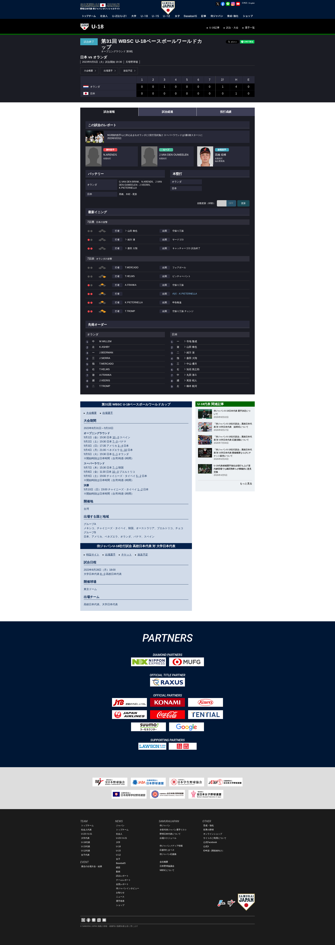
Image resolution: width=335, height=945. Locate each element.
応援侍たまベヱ (167, 850)
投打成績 (225, 111)
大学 (118, 842)
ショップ (120, 905)
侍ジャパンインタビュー (127, 888)
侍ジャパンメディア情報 (171, 846)
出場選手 (108, 70)
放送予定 (127, 70)
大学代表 (85, 838)
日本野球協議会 (167, 866)
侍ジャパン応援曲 (168, 854)
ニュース (120, 897)
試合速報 (109, 111)
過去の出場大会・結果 (91, 866)
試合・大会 (232, 27)
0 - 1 (115, 454)
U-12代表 (85, 850)
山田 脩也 (132, 231)
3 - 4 (120, 445)
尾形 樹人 (192, 380)
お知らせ (120, 892)
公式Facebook (210, 842)
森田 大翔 (132, 248)
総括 (118, 867)
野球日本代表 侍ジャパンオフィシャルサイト (101, 6)
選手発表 (120, 901)
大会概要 (88, 70)
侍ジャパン (165, 825)
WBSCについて (167, 870)
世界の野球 (208, 829)
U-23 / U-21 (86, 834)
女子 (118, 859)
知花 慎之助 (193, 369)
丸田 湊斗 (192, 374)
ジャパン (120, 825)
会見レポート (122, 884)
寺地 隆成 (192, 341)
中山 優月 (192, 363)
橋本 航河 (192, 386)
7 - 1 (115, 467)
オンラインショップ (212, 834)
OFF (231, 203)
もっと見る (246, 483)
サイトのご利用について (214, 838)
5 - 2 (138, 475)
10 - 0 (116, 437)
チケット (126, 554)
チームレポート (123, 880)
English (252, 3)
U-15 (118, 850)
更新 (243, 203)
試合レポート (122, 876)
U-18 (97, 26)
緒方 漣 (131, 239)
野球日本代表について (170, 834)
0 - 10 (123, 449)
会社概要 (164, 862)
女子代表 (85, 855)
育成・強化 (208, 825)
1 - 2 (140, 489)
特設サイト (92, 554)
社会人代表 (86, 829)
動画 (118, 871)
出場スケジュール (168, 838)
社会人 (119, 834)
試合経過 (167, 111)
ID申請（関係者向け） (213, 850)
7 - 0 (115, 441)
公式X (206, 846)
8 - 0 (102, 573)
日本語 (244, 3)
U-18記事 (214, 27)
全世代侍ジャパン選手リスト (173, 829)
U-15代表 (85, 846)
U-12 (118, 855)
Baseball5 (121, 863)
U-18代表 (85, 842)
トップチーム (87, 825)
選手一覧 (250, 27)
